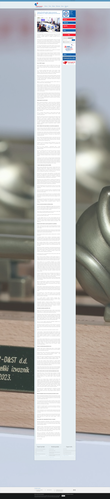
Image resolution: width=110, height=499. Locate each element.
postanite (67, 34)
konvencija (67, 54)
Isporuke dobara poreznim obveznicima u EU (69, 450)
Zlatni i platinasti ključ (68, 26)
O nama (50, 6)
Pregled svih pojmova (66, 455)
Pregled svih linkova (37, 455)
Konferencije (58, 6)
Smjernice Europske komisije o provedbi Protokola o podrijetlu (54, 455)
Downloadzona (66, 6)
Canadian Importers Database (39, 450)
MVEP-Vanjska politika (52, 450)
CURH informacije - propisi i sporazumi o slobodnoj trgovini (54, 452)
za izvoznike (69, 22)
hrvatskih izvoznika (69, 30)
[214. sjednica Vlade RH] (48, 24)
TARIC (36, 452)
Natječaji (53, 6)
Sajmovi (62, 6)
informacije (68, 19)
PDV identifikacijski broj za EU (67, 452)
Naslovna (46, 6)
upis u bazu (65, 32)
